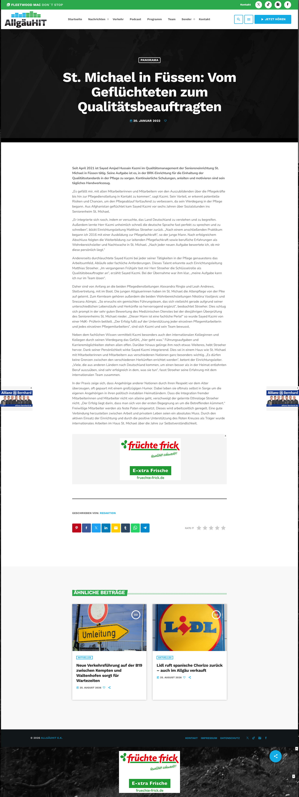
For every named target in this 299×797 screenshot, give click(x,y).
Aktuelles (84, 657)
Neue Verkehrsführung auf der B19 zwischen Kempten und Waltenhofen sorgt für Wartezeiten (109, 673)
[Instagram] (278, 4)
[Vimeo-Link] (26, 19)
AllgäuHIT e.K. (51, 738)
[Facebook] (287, 4)
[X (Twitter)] (258, 4)
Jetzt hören (273, 19)
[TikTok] (268, 4)
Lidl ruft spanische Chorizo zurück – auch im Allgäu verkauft (190, 668)
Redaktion (108, 513)
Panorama (149, 60)
